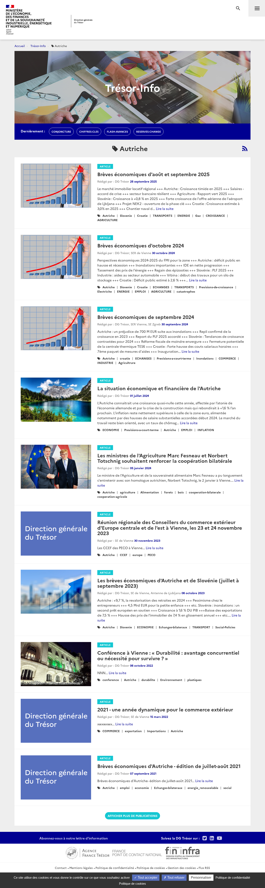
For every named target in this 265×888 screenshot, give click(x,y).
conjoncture (61, 131)
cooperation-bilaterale (205, 492)
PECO (151, 555)
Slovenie (126, 215)
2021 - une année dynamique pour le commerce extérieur (165, 709)
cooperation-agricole (112, 496)
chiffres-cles (89, 131)
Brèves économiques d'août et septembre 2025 (153, 174)
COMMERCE (227, 358)
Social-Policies (225, 627)
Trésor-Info (38, 46)
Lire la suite (164, 208)
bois (181, 492)
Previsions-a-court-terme (174, 358)
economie (142, 788)
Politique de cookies (151, 868)
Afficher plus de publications (132, 816)
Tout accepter (147, 877)
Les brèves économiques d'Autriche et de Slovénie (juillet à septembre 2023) (168, 583)
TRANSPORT (201, 627)
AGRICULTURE (107, 220)
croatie (125, 358)
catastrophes (186, 291)
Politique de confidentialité (114, 868)
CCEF (123, 555)
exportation (133, 731)
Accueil (19, 46)
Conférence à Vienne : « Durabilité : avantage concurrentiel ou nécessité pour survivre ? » (168, 655)
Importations (156, 731)
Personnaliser (201, 877)
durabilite (148, 680)
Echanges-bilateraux (173, 627)
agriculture (127, 492)
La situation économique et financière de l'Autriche (159, 388)
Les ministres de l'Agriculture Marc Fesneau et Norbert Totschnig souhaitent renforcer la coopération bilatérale (164, 458)
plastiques (194, 680)
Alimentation (149, 492)
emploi (125, 788)
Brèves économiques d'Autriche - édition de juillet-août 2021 (169, 765)
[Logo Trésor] (82, 21)
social (227, 788)
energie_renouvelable (203, 788)
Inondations (204, 358)
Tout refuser (175, 877)
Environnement (171, 680)
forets (168, 492)
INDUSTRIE (105, 363)
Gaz (198, 215)
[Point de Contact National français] (137, 852)
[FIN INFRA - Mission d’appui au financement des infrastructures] (182, 852)
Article (105, 166)
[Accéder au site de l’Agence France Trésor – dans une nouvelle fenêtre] (87, 852)
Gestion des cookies (182, 868)
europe (137, 555)
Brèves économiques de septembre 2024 (145, 316)
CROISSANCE (215, 215)
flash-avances (117, 131)
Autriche (108, 215)
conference (110, 680)
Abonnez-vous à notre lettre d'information (73, 838)
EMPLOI (140, 291)
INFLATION (206, 430)
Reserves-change (148, 131)
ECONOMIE (110, 430)
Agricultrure (126, 363)
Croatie (142, 215)
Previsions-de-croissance (216, 287)
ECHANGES (161, 287)
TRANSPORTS (162, 215)
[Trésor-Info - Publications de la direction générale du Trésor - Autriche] (244, 148)
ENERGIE (183, 215)
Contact (61, 868)
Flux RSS (204, 868)
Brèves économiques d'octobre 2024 (140, 245)
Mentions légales (81, 868)
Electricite (104, 291)
